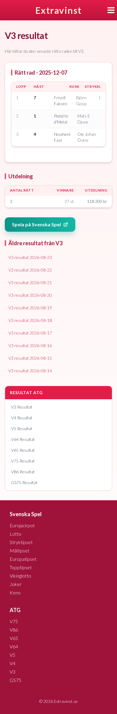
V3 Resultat (21, 406)
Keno (15, 592)
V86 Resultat (23, 471)
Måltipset (19, 550)
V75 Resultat (23, 460)
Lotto (15, 534)
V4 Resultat (21, 417)
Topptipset (21, 567)
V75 (14, 621)
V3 (12, 671)
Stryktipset (21, 542)
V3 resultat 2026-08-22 (30, 269)
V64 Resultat (23, 439)
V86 (14, 629)
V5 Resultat (21, 428)
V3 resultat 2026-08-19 (30, 307)
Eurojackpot (22, 525)
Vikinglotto (20, 576)
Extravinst (58, 10)
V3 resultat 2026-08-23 (30, 257)
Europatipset (23, 559)
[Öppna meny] (112, 10)
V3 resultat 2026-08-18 (30, 320)
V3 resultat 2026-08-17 (30, 332)
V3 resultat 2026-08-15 (30, 358)
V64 (14, 646)
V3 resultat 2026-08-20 (30, 295)
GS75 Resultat (24, 482)
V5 (12, 655)
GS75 (15, 680)
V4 (12, 663)
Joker (16, 584)
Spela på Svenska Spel (36, 224)
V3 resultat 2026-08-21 (30, 282)
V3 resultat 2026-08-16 (30, 345)
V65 (14, 638)
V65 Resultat (23, 450)
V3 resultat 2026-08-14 (30, 370)
